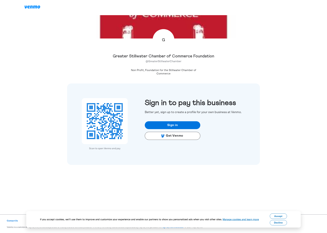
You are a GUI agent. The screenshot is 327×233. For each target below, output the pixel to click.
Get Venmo (174, 135)
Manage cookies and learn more (241, 219)
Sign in (172, 125)
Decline (278, 222)
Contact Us (12, 221)
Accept (278, 216)
